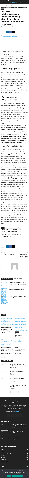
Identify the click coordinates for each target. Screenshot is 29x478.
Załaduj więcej (14, 392)
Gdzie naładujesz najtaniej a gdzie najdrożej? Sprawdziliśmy (21, 335)
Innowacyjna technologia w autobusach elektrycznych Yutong (7, 331)
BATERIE (10, 5)
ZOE (2, 9)
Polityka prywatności (17, 475)
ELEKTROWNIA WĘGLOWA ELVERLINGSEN (9, 231)
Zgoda (9, 475)
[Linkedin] (7, 32)
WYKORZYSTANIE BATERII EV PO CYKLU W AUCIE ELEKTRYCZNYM (14, 238)
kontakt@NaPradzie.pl (18, 411)
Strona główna (4, 5)
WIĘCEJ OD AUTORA (18, 278)
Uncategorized (24, 7)
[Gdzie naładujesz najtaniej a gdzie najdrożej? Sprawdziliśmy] (21, 325)
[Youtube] (20, 415)
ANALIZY (17, 332)
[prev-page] (2, 303)
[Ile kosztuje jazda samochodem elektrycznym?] (4, 380)
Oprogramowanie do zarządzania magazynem (11, 98)
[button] (2, 2)
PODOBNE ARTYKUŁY (7, 278)
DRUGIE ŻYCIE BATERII (6, 229)
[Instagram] (12, 415)
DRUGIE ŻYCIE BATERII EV (16, 229)
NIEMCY (15, 7)
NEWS (16, 347)
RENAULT (19, 7)
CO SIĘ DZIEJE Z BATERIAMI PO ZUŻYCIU (12, 227)
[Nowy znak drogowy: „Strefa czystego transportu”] (4, 386)
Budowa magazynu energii (12, 68)
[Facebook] (10, 32)
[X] (13, 32)
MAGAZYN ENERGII (9, 7)
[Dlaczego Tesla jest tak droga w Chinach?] (4, 432)
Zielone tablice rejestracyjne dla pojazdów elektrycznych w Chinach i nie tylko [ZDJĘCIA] (18, 366)
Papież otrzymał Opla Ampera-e (17, 438)
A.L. (4, 26)
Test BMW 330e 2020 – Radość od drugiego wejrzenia (22, 256)
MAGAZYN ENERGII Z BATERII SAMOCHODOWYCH (11, 234)
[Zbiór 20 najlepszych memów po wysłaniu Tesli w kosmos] (4, 373)
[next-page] (4, 303)
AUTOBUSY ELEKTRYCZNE (6, 327)
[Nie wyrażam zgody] (27, 473)
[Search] (27, 2)
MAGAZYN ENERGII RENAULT (7, 232)
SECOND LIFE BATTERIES (6, 236)
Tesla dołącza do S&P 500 (7, 254)
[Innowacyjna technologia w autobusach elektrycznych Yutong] (7, 323)
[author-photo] (14, 269)
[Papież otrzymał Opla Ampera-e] (4, 439)
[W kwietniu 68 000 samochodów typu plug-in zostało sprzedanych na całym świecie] (4, 426)
